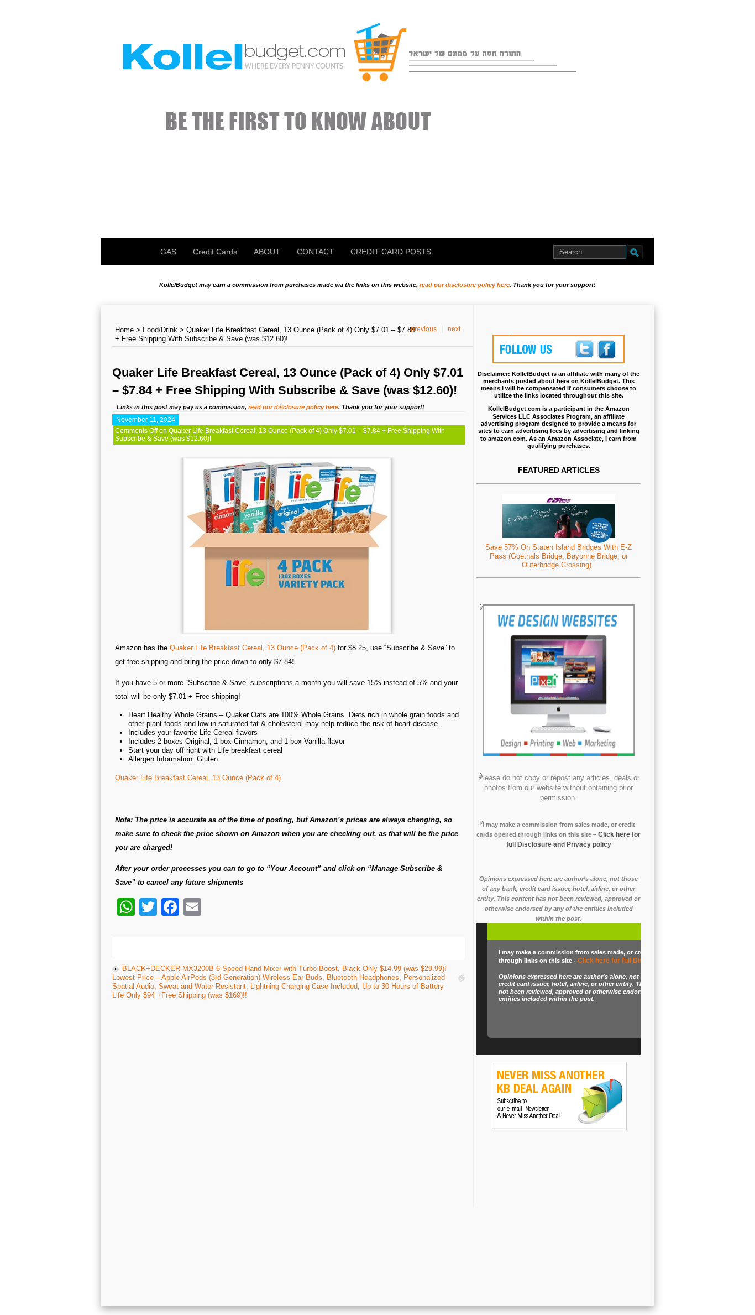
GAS (168, 251)
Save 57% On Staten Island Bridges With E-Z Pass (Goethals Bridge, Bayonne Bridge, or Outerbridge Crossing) (558, 556)
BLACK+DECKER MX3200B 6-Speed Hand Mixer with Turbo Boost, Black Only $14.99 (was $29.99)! (284, 968)
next (454, 329)
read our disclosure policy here (465, 284)
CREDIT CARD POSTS (390, 251)
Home (124, 330)
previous (424, 329)
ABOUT (267, 251)
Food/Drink (160, 330)
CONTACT (315, 251)
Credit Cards (215, 251)
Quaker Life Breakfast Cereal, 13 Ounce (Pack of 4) (252, 648)
